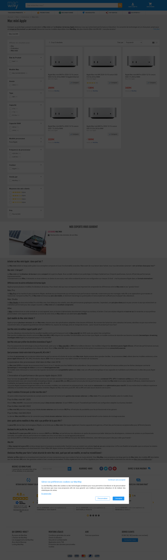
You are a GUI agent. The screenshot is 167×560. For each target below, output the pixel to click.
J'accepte (118, 498)
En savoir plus (46, 494)
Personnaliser (103, 498)
